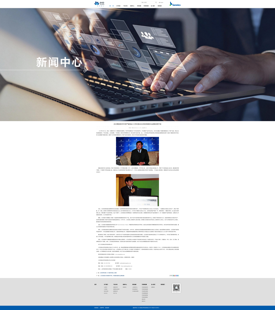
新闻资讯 (124, 287)
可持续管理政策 (145, 293)
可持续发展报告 (145, 297)
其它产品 (115, 293)
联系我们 (160, 5)
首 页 (112, 5)
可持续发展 (146, 5)
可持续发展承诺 (145, 287)
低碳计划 (143, 301)
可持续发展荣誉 (145, 295)
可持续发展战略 (145, 289)
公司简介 (105, 287)
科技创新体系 (135, 289)
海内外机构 (106, 291)
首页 (95, 284)
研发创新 (139, 5)
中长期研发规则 (135, 291)
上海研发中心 (135, 287)
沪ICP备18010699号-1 (154, 307)
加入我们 (153, 5)
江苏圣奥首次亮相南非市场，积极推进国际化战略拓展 (112, 275)
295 (146, 127)
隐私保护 (107, 307)
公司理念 (105, 289)
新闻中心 (132, 5)
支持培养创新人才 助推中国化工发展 (108, 272)
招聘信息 (153, 287)
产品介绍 (125, 5)
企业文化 (105, 293)
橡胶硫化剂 (115, 291)
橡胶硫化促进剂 (116, 289)
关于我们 (118, 5)
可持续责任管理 (145, 291)
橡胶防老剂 (115, 287)
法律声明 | (102, 307)
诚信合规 (143, 299)
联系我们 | (97, 307)
